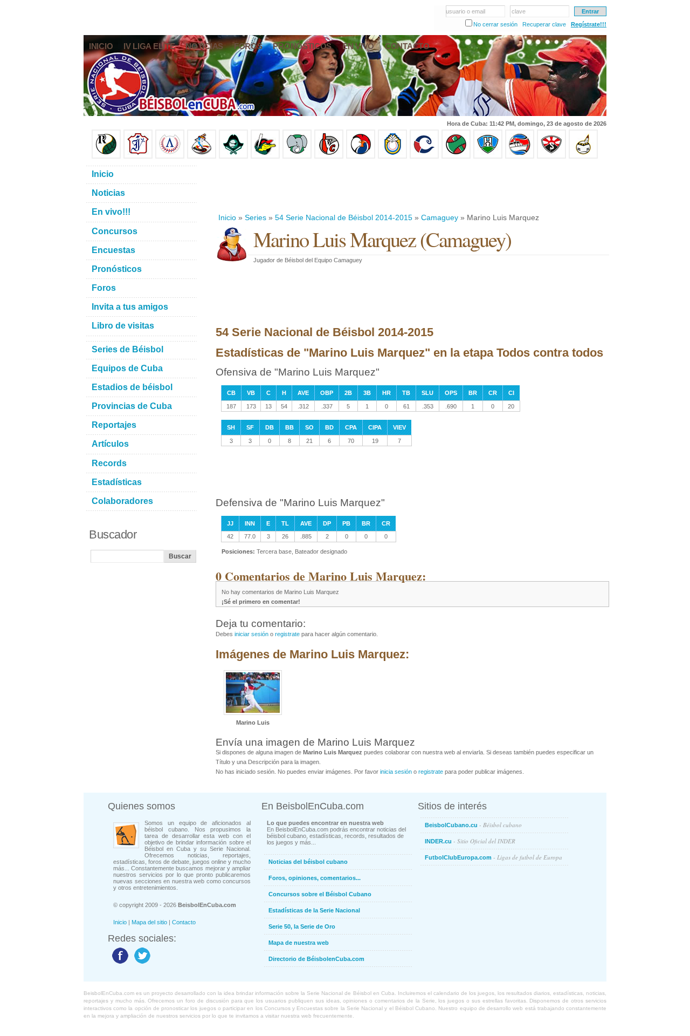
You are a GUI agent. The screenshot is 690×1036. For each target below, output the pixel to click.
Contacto (184, 922)
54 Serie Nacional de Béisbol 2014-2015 (343, 217)
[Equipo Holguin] (487, 156)
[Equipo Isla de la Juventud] (233, 156)
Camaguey (439, 217)
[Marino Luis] (253, 713)
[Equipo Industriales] (138, 156)
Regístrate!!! (588, 24)
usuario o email (465, 11)
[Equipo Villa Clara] (328, 156)
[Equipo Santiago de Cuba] (551, 156)
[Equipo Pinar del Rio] (106, 156)
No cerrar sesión (495, 24)
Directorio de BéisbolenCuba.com (316, 959)
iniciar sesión (251, 634)
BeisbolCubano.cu (473, 825)
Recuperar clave (544, 24)
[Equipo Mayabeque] (201, 156)
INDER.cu (470, 841)
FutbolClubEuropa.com (493, 857)
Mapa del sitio (149, 922)
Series (255, 217)
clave (519, 11)
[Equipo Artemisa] (169, 156)
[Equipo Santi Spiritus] (360, 156)
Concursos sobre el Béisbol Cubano (319, 894)
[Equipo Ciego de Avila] (392, 156)
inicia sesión (396, 771)
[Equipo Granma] (519, 156)
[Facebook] (119, 963)
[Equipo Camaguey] (424, 156)
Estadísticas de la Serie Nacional (314, 910)
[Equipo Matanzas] (265, 156)
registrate (287, 634)
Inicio (227, 217)
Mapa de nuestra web (298, 942)
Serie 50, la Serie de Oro (301, 926)
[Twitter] (141, 963)
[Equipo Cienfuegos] (297, 156)
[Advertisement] (412, 185)
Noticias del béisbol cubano (308, 861)
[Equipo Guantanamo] (583, 156)
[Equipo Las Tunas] (456, 156)
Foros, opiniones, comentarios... (314, 878)
